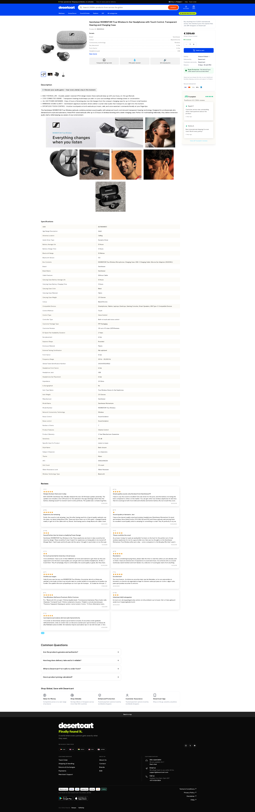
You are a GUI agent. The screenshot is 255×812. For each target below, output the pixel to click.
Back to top (127, 714)
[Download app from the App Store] (81, 798)
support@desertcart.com (159, 772)
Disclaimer (191, 796)
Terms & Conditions (187, 789)
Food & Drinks (85, 13)
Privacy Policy (190, 793)
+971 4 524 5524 (155, 780)
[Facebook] (194, 745)
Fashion (95, 13)
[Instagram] (186, 745)
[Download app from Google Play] (66, 798)
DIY (103, 13)
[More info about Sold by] (209, 56)
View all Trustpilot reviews (198, 141)
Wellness (62, 13)
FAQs (193, 800)
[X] (190, 745)
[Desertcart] (67, 7)
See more (93, 54)
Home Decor (72, 13)
